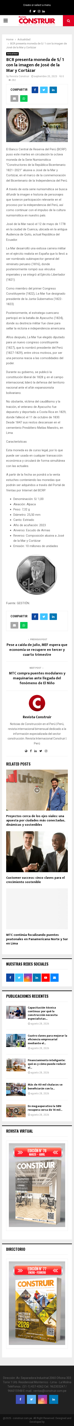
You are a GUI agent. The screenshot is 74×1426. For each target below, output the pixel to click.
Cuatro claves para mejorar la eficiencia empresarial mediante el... (47, 1039)
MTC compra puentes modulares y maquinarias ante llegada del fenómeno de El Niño (37, 678)
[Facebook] (20, 1399)
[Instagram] (42, 1399)
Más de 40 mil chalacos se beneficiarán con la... (45, 1086)
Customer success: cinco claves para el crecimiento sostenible (35, 880)
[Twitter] (31, 1399)
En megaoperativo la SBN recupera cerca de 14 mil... (45, 1108)
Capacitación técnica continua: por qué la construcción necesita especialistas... (43, 1013)
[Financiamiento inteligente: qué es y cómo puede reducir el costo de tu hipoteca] (16, 1064)
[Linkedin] (53, 1399)
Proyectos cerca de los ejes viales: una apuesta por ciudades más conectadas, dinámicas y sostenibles (35, 820)
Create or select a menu (37, 5)
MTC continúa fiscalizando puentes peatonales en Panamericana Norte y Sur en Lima (37, 939)
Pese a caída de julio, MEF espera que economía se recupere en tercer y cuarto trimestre (37, 650)
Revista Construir (19, 76)
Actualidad (12, 54)
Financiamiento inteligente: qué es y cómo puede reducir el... (47, 1064)
